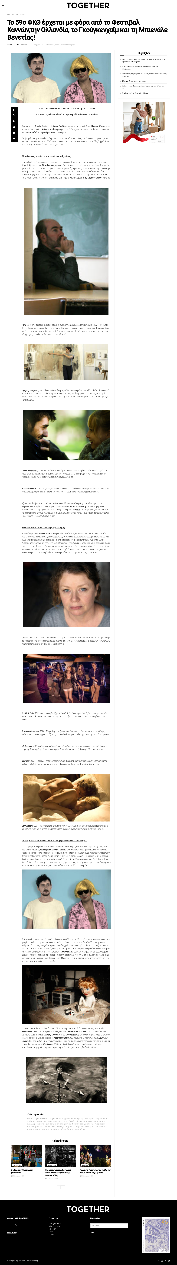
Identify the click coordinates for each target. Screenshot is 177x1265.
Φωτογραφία (70, 45)
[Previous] (59, 1187)
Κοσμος (85, 1165)
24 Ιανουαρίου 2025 (52, 1178)
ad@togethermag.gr (54, 1226)
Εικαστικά (22, 15)
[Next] (63, 1187)
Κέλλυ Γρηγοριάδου (35, 1114)
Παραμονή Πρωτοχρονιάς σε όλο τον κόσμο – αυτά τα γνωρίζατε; (95, 1171)
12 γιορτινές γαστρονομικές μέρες (134, 81)
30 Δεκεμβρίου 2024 (87, 1176)
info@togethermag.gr (55, 1223)
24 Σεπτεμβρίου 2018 (38, 45)
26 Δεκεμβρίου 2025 (18, 1176)
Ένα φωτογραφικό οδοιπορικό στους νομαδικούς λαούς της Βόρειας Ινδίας (58, 1173)
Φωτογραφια (17, 1165)
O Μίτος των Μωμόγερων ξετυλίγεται (135, 93)
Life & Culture (15, 15)
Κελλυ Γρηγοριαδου (18, 45)
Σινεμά (63, 45)
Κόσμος (57, 45)
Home (8, 15)
